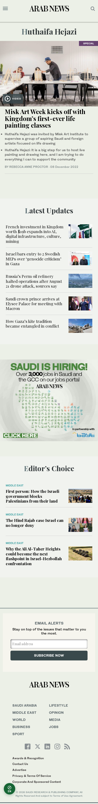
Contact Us (20, 764)
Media (54, 720)
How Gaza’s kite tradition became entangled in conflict (32, 324)
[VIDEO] (49, 73)
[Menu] (5, 8)
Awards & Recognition (28, 758)
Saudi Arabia (24, 705)
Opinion (56, 712)
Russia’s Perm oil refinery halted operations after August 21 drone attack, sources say (34, 281)
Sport (18, 734)
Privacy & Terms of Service (31, 776)
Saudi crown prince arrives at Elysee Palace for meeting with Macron (34, 303)
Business (21, 727)
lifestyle (58, 705)
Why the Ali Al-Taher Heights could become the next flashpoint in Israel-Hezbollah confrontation (34, 556)
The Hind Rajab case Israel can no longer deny (35, 523)
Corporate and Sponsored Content (36, 782)
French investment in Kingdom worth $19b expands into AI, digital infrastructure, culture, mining (35, 234)
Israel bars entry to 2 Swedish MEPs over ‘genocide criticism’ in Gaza (33, 258)
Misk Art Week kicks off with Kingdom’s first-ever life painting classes (45, 118)
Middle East (15, 485)
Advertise (19, 770)
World (19, 720)
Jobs (54, 727)
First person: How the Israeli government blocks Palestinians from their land (32, 496)
